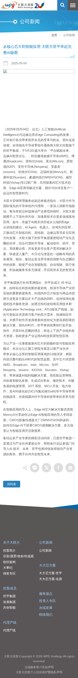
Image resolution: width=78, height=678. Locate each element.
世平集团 (9, 596)
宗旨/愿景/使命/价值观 (18, 556)
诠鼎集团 (9, 602)
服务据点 (45, 593)
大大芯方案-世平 (50, 573)
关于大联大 (11, 542)
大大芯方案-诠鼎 (50, 579)
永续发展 (45, 607)
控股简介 (9, 550)
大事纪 (7, 567)
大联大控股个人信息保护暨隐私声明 (39, 672)
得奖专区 (9, 573)
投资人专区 (47, 601)
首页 (54, 35)
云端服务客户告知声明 (39, 667)
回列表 (11, 484)
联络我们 (45, 614)
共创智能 (9, 607)
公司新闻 (45, 542)
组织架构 (9, 562)
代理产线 (9, 622)
